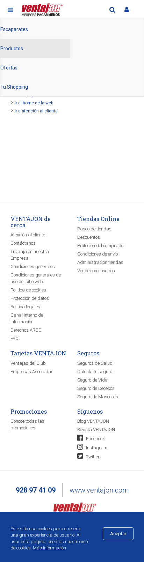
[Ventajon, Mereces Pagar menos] (74, 508)
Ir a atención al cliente (36, 111)
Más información (49, 547)
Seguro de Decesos (96, 388)
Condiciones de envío (97, 254)
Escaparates (14, 29)
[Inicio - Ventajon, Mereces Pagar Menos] (41, 8)
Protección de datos (29, 298)
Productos (11, 48)
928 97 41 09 (36, 490)
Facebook (95, 438)
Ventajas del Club (28, 363)
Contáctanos (23, 243)
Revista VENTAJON (96, 429)
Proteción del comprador (101, 245)
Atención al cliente (27, 234)
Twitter (92, 456)
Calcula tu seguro (94, 371)
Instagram (96, 447)
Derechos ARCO (26, 330)
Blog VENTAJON (93, 421)
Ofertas (8, 68)
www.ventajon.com (99, 490)
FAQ (14, 338)
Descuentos (88, 237)
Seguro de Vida (92, 380)
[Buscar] (112, 10)
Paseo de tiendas (94, 228)
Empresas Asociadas (31, 371)
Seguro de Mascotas (97, 396)
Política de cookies (28, 290)
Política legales (25, 306)
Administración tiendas (100, 262)
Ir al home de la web (34, 103)
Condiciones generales (32, 266)
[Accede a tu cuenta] (127, 10)
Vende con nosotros (96, 270)
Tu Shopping (14, 87)
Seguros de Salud (95, 363)
